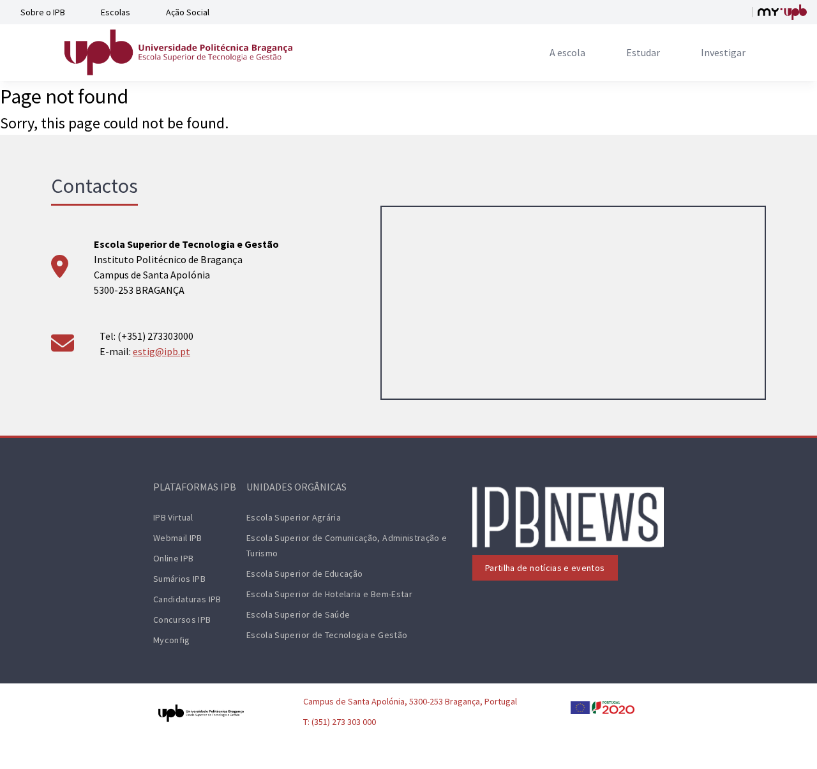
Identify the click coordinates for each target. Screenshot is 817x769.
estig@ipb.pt (161, 351)
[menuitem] (567, 52)
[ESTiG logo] (178, 52)
